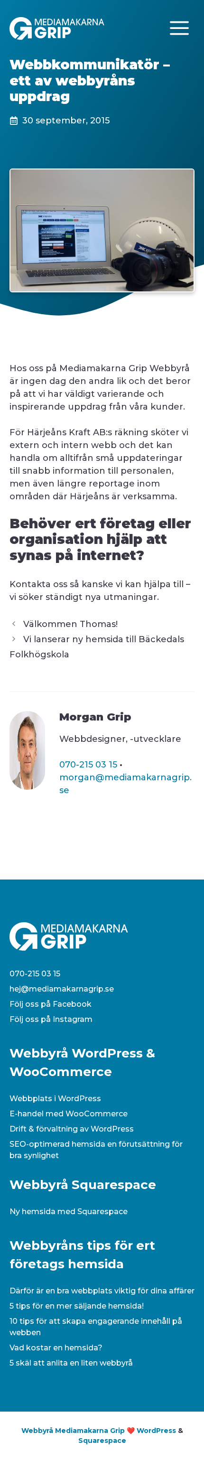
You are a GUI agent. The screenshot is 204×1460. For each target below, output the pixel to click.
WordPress (156, 1430)
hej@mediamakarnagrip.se (61, 988)
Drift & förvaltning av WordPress (71, 1128)
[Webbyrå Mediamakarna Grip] (56, 28)
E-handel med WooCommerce (68, 1113)
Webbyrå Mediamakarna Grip (73, 1430)
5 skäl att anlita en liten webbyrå (71, 1362)
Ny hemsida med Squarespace (68, 1211)
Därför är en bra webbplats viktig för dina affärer (102, 1290)
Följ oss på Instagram (51, 1019)
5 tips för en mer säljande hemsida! (76, 1305)
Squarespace (102, 1440)
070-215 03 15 (88, 764)
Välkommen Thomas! (70, 624)
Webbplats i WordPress (55, 1098)
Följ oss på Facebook (50, 1004)
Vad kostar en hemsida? (55, 1347)
